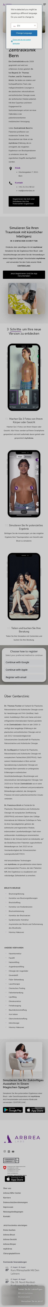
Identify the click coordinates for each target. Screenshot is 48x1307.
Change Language (24, 33)
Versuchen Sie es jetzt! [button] (32, 1301)
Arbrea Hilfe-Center (12, 1193)
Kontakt (19, 182)
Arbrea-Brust (9, 1235)
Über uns (7, 1188)
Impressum (8, 1207)
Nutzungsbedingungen (13, 1212)
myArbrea (7, 1249)
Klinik (17, 168)
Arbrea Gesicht (10, 1239)
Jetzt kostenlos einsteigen (15, 1225)
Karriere (7, 1198)
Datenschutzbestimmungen (15, 1202)
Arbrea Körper (9, 1244)
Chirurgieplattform (11, 1253)
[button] (44, 4)
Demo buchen (9, 1230)
